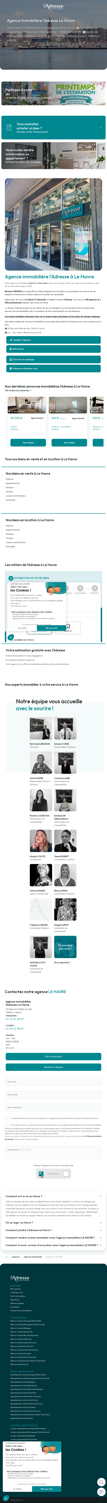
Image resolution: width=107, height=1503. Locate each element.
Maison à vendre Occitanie (20, 1353)
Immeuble (10, 500)
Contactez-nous (16, 1292)
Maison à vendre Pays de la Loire (23, 1357)
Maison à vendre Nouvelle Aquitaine (24, 1335)
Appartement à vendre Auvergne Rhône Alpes (28, 1375)
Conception (15, 1307)
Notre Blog (14, 1300)
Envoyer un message (23, 359)
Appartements (13, 483)
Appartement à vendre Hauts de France (25, 1396)
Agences (16, 1257)
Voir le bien (28, 442)
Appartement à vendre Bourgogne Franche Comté (29, 1378)
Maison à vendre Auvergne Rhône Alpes (26, 1321)
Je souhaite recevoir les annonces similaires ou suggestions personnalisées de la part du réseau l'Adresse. (54, 1118)
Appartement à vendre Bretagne (22, 1382)
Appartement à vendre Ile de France (24, 1400)
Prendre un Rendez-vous (25, 368)
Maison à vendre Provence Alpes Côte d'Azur (27, 1361)
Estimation (18, 349)
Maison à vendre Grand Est (20, 1339)
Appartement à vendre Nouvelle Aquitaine (26, 1389)
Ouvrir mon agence (17, 1296)
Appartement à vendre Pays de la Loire (25, 1411)
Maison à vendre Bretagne (20, 1328)
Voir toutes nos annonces (17, 390)
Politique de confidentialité (20, 1311)
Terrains (9, 491)
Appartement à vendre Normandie (23, 1386)
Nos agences (15, 1289)
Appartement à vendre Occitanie (22, 1407)
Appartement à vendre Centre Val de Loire (26, 1404)
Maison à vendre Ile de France (21, 1346)
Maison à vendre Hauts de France (23, 1343)
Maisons (9, 479)
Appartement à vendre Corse (21, 1418)
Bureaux (10, 487)
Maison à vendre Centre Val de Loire (24, 1350)
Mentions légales (17, 1303)
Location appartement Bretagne (22, 1436)
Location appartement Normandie (23, 1439)
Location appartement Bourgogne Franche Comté (29, 1432)
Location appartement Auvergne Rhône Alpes (28, 1428)
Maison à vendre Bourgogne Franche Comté (27, 1324)
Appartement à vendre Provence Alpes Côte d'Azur (30, 1415)
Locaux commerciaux (16, 495)
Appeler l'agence (21, 339)
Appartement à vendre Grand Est (23, 1393)
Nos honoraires (53, 1056)
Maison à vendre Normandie (21, 1332)
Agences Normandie (33, 1257)
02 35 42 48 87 (15, 1019)
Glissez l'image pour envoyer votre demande (53, 1165)
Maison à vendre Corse (19, 1364)
